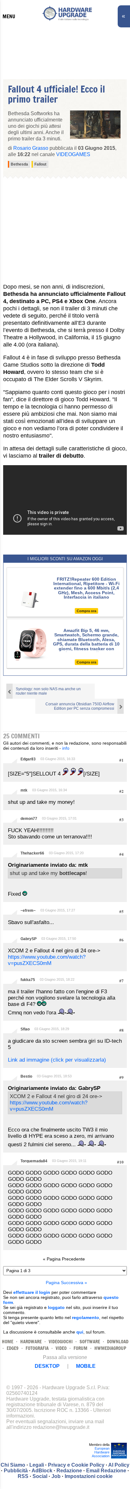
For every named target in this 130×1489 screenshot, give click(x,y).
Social (39, 1476)
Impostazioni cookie (89, 1476)
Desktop (47, 1366)
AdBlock (42, 1470)
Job (56, 1476)
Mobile (86, 1366)
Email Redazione (106, 1470)
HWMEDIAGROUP (110, 1348)
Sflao (25, 1029)
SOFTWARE (90, 1341)
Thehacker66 (32, 853)
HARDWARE (31, 1341)
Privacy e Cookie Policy (76, 1465)
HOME (7, 1341)
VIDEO (61, 1348)
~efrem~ (28, 910)
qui (79, 1331)
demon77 (29, 818)
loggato (56, 1307)
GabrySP (29, 939)
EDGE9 (13, 1348)
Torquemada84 (34, 1161)
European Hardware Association (100, 1452)
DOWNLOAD (117, 1341)
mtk (24, 790)
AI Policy (118, 1465)
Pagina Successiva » (66, 1282)
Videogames (73, 154)
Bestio (26, 1076)
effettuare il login (31, 1292)
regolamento (85, 1317)
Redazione (69, 1470)
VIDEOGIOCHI (61, 1341)
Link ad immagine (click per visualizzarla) (57, 1060)
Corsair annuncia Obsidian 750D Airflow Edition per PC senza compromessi (79, 706)
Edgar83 (28, 759)
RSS (23, 1476)
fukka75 (28, 980)
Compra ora (86, 611)
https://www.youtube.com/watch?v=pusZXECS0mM (47, 960)
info (65, 748)
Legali (36, 1465)
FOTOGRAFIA (37, 1348)
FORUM (80, 1348)
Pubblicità (16, 1470)
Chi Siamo (13, 1465)
